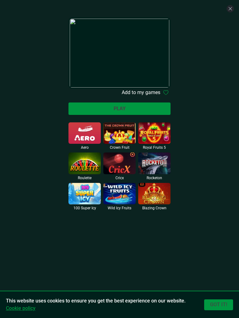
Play (120, 108)
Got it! (218, 304)
